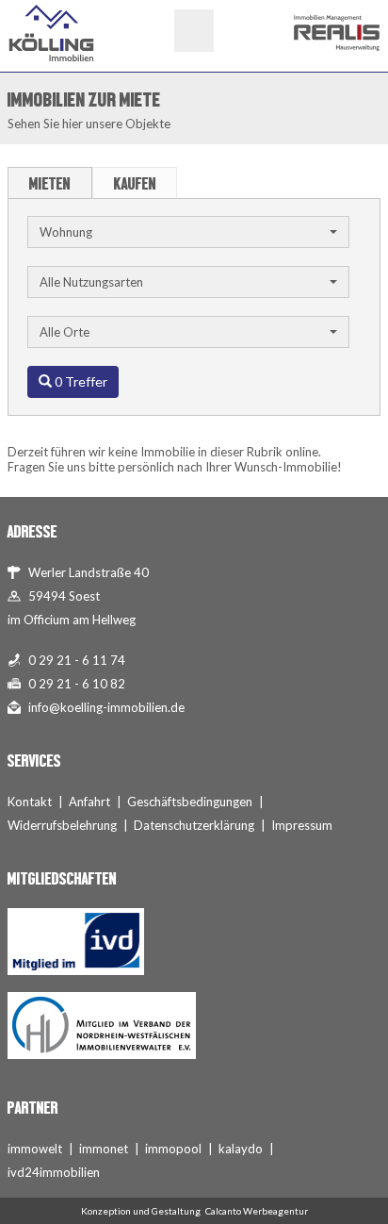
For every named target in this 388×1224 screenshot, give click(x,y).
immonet (103, 1148)
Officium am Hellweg (80, 619)
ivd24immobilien (54, 1172)
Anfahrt (89, 801)
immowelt (35, 1148)
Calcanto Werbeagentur (256, 1210)
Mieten (50, 183)
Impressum (301, 825)
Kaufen (135, 183)
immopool (173, 1148)
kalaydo (240, 1148)
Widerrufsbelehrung (62, 825)
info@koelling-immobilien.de (106, 707)
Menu (194, 30)
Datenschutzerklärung (194, 825)
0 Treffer (79, 381)
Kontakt (30, 801)
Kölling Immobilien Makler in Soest (51, 33)
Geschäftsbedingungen (189, 801)
